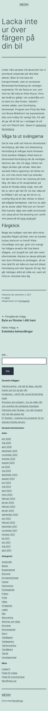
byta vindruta (28, 218)
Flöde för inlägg (9, 673)
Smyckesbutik (8, 629)
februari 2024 (8, 498)
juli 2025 (6, 467)
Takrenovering (9, 645)
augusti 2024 (8, 478)
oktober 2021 (8, 534)
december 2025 (9, 451)
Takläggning (8, 641)
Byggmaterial (8, 570)
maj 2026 (6, 443)
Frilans (5, 593)
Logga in (6, 669)
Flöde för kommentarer (13, 677)
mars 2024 (7, 494)
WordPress (17, 701)
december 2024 (9, 474)
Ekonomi (6, 574)
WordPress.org (9, 681)
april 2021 (6, 550)
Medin (24, 4)
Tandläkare (7, 649)
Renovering (7, 617)
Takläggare (7, 637)
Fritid (4, 597)
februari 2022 (8, 522)
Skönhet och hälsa (11, 621)
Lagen (5, 609)
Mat (4, 613)
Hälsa (4, 602)
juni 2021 (6, 542)
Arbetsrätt (7, 562)
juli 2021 (6, 538)
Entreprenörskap (10, 578)
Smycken (6, 625)
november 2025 (9, 455)
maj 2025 (6, 471)
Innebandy (7, 605)
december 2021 (9, 526)
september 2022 (10, 514)
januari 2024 (8, 502)
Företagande (24, 301)
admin (7, 298)
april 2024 (7, 490)
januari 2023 (8, 510)
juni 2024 (6, 482)
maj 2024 (6, 486)
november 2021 (9, 530)
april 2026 (7, 447)
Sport (4, 633)
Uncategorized (9, 657)
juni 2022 (6, 518)
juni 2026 (6, 439)
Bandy (5, 566)
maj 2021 (6, 546)
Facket (5, 582)
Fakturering (7, 586)
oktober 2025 (8, 459)
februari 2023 (8, 506)
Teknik (5, 653)
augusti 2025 (8, 463)
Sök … (5, 355)
